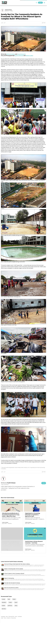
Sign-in (40, 2)
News (16, 605)
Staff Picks (10, 605)
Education (4, 602)
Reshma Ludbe (29, 55)
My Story (4, 608)
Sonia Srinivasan (21, 54)
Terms (5, 617)
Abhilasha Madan (10, 54)
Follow (43, 483)
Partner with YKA (11, 616)
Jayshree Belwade (19, 55)
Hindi (9, 599)
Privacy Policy (13, 617)
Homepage (3, 616)
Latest (16, 602)
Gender (3, 605)
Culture (10, 602)
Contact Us (9, 617)
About (7, 616)
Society (3, 599)
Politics (14, 599)
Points (16, 616)
